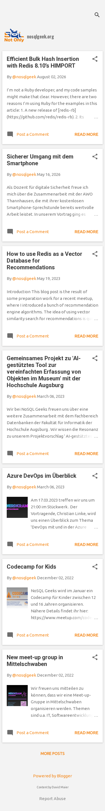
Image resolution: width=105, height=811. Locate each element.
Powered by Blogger (52, 775)
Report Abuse (52, 798)
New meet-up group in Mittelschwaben (35, 660)
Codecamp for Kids (31, 566)
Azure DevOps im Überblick (41, 475)
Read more (86, 134)
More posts (53, 753)
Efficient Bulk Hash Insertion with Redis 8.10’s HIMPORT (43, 62)
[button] (95, 59)
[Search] (97, 15)
